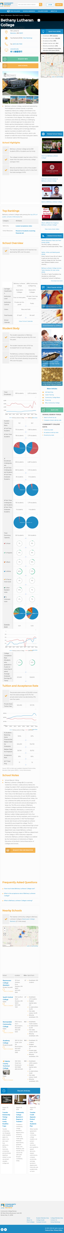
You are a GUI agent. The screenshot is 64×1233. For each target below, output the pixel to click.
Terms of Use (49, 1230)
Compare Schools (41, 1222)
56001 (21, 33)
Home (28, 1218)
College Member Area (57, 1218)
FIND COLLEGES (15, 11)
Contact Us (54, 1220)
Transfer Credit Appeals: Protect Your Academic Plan (33, 1119)
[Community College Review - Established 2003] (6, 4)
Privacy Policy (58, 1230)
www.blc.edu (14, 49)
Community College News (52, 397)
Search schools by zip (50, 418)
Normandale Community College (7, 1024)
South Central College (8, 998)
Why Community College (52, 403)
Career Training (49, 395)
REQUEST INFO (23, 59)
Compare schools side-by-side (52, 420)
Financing (48, 400)
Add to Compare (8, 991)
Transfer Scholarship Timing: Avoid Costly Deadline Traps (6, 1119)
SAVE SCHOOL (23, 66)
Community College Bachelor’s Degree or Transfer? (20, 1117)
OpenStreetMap (34, 946)
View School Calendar (26, 321)
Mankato (13, 33)
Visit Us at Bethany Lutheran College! (50, 157)
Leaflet (28, 946)
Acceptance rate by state (51, 433)
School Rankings (55, 1222)
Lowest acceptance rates (24, 226)
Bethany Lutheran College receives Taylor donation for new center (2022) (51, 270)
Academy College (6, 1041)
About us (29, 1220)
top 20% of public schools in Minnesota (19, 215)
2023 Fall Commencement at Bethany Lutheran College (50, 180)
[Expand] (4, 934)
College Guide (40, 1220)
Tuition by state (48, 430)
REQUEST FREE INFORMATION (23, 850)
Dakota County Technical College (6, 1065)
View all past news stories (57, 281)
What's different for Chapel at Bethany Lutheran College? (50, 224)
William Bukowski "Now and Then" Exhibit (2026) (51, 241)
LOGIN (50, 5)
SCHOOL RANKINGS (29, 11)
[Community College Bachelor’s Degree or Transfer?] (20, 1100)
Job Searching (49, 392)
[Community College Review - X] (2, 1229)
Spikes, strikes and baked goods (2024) (51, 253)
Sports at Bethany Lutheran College (52, 202)
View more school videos (52, 229)
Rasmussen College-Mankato (22, 920)
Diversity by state (49, 435)
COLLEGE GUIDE (43, 11)
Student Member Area (42, 1218)
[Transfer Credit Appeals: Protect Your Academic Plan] (34, 1100)
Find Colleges (30, 1222)
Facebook (5, 1229)
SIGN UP (58, 5)
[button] (24, 932)
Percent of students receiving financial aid (25, 232)
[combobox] (27, 4)
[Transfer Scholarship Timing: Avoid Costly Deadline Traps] (7, 1100)
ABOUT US (54, 11)
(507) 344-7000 (17, 44)
